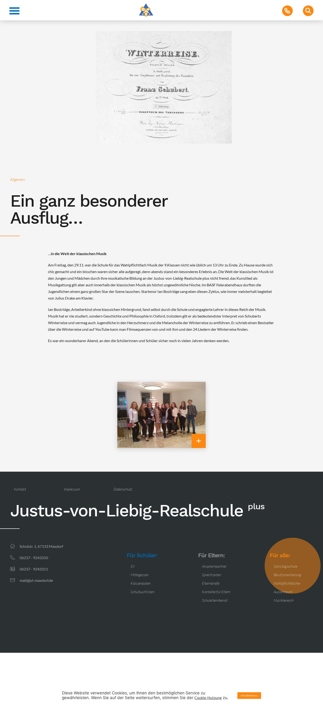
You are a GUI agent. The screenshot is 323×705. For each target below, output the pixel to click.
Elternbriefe (210, 583)
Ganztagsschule (285, 566)
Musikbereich (283, 600)
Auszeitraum (283, 591)
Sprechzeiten (211, 574)
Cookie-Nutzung (208, 697)
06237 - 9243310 (34, 557)
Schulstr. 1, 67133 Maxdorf (41, 546)
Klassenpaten (141, 583)
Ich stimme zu (249, 695)
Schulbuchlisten (142, 591)
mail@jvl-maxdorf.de (36, 580)
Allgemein (17, 179)
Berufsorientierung (287, 574)
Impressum (72, 489)
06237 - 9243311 (34, 569)
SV (133, 566)
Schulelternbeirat (214, 600)
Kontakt (20, 489)
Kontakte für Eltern (216, 591)
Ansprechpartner (214, 566)
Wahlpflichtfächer (287, 583)
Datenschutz (122, 489)
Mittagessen (139, 574)
